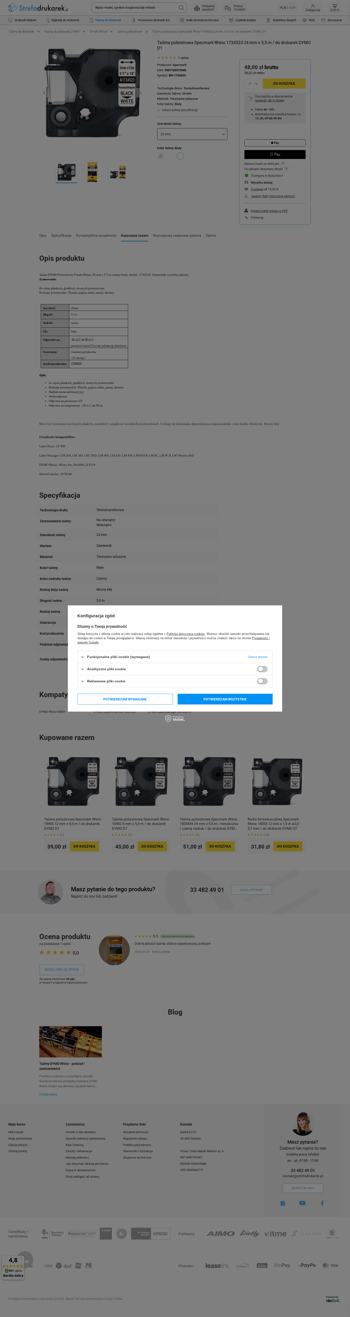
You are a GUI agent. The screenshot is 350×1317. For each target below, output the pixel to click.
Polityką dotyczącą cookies (186, 634)
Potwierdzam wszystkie (225, 699)
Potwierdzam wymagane (125, 699)
